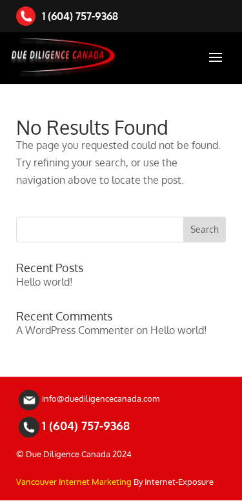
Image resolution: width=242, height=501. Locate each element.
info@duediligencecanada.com (100, 398)
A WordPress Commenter (75, 330)
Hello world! (44, 281)
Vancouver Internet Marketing (74, 481)
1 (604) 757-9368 (80, 16)
